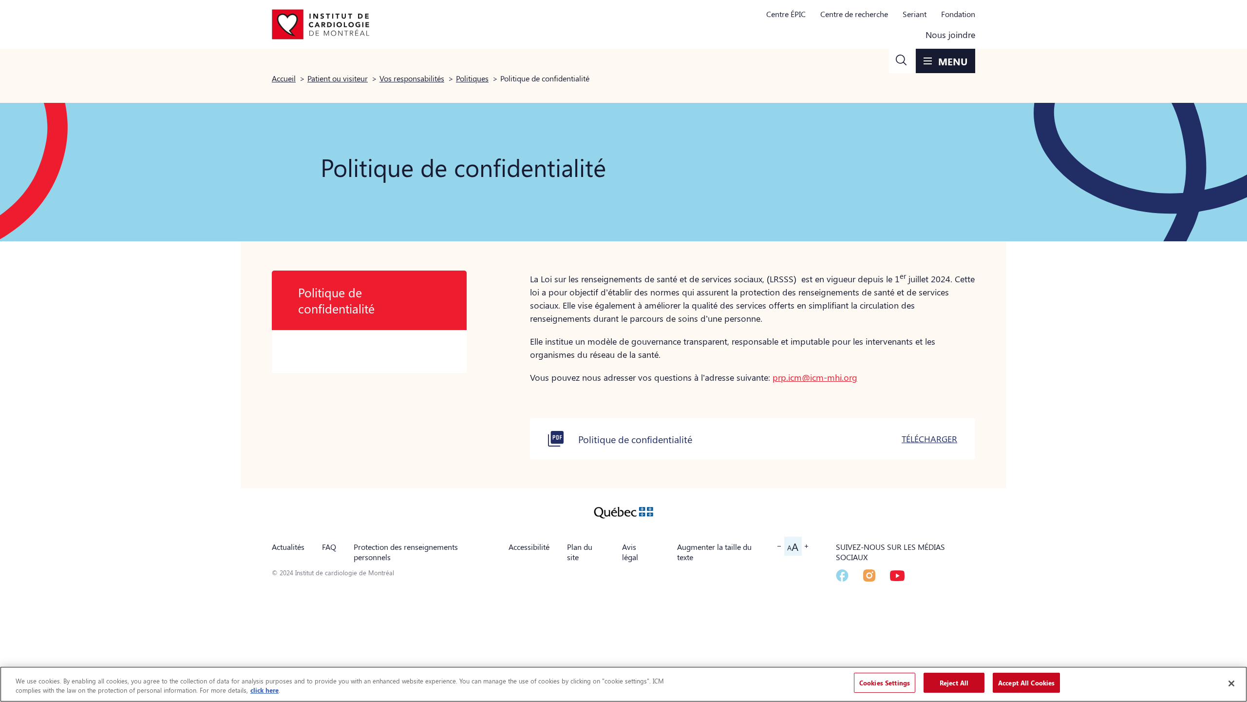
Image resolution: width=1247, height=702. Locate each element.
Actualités (288, 547)
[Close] (1231, 683)
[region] (623, 684)
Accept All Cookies (1026, 683)
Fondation (958, 14)
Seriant (914, 14)
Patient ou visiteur (337, 78)
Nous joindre (950, 34)
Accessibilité (529, 547)
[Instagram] (869, 575)
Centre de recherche (854, 14)
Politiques (472, 78)
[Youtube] (897, 575)
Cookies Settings (884, 683)
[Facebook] (842, 575)
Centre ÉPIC (786, 14)
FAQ (329, 547)
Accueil (284, 78)
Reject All (954, 683)
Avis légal (630, 552)
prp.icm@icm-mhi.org (815, 377)
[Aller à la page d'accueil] (320, 24)
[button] (901, 61)
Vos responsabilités (411, 78)
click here (264, 690)
